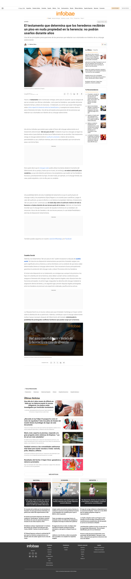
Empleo (66, 549)
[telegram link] (33, 556)
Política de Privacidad (99, 549)
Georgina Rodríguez (56, 18)
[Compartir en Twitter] (71, 94)
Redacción (66, 547)
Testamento (28, 392)
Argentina (28, 8)
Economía (102, 8)
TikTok (71, 18)
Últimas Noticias (79, 8)
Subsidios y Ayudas (65, 18)
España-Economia (63, 392)
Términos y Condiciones (99, 547)
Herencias (36, 392)
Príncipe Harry (77, 18)
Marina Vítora (33, 44)
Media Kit (83, 558)
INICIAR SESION (125, 8)
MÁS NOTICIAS (53, 474)
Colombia (43, 8)
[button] (2, 8)
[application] (53, 339)
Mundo (71, 8)
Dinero (54, 392)
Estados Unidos (36, 8)
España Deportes (88, 8)
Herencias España (45, 392)
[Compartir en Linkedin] (74, 94)
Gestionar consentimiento (99, 552)
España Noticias (75, 392)
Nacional (96, 8)
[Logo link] (65, 13)
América (49, 547)
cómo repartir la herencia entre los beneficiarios (43, 107)
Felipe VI (82, 18)
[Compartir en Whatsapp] (64, 94)
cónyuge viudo (44, 168)
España (49, 8)
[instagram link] (36, 553)
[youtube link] (30, 556)
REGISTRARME (115, 8)
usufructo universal (53, 137)
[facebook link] (30, 553)
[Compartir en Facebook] (68, 94)
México (54, 8)
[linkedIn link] (36, 556)
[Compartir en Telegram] (77, 94)
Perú (58, 8)
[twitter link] (33, 553)
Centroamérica (65, 8)
